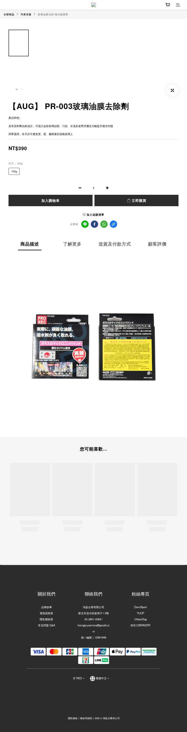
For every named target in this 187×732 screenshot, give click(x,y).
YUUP (140, 613)
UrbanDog (140, 619)
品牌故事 (46, 607)
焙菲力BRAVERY (140, 625)
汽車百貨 (26, 14)
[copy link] (113, 224)
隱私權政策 (46, 619)
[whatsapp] (104, 224)
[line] (85, 224)
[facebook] (94, 224)
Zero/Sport (140, 607)
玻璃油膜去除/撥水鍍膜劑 (53, 14)
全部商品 (9, 14)
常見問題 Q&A (46, 625)
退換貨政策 (46, 613)
